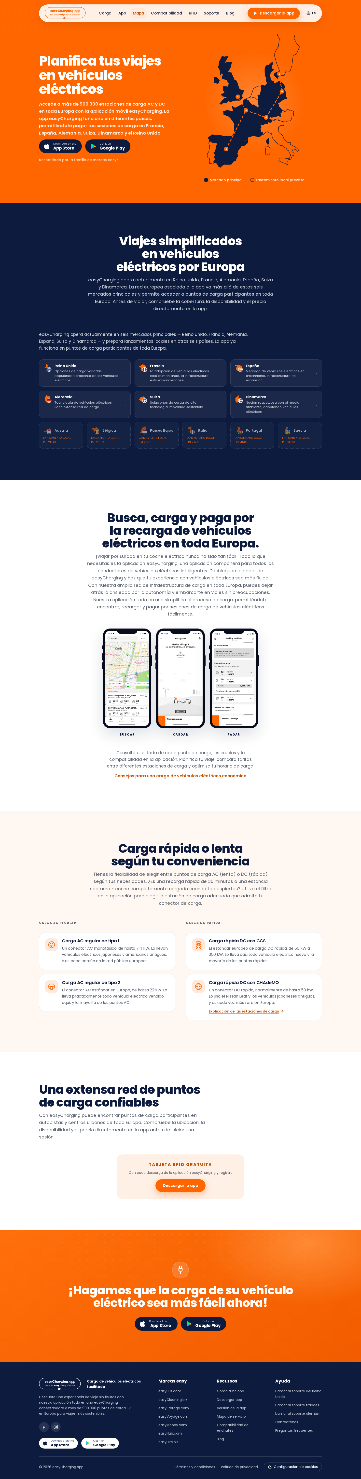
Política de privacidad (239, 1467)
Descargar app (229, 1399)
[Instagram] (56, 1427)
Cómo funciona (230, 1391)
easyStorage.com (173, 1408)
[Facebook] (44, 1427)
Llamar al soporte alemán (297, 1413)
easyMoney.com (172, 1425)
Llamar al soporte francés (297, 1405)
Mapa (138, 13)
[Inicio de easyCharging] (65, 13)
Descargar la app (180, 1185)
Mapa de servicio (231, 1416)
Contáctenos (286, 1422)
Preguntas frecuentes (294, 1430)
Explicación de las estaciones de (244, 1011)
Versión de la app (231, 1408)
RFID (193, 13)
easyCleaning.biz (172, 1399)
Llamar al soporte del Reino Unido (298, 1394)
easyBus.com (169, 1391)
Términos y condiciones (194, 1467)
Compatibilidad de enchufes (233, 1428)
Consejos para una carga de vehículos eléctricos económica (180, 776)
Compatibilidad (166, 13)
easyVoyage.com (173, 1416)
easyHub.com (170, 1433)
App (122, 13)
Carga (105, 13)
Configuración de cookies (296, 1466)
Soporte (211, 13)
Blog (230, 13)
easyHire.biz (168, 1441)
